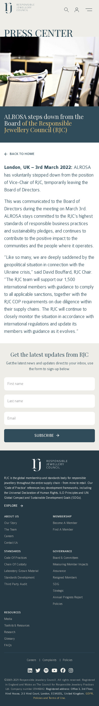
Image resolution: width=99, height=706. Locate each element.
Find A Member (63, 529)
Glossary (9, 638)
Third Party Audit (15, 584)
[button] (77, 9)
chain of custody (15, 564)
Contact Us (11, 543)
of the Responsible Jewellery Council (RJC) (38, 126)
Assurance (59, 571)
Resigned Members (65, 577)
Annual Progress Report (67, 597)
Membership (62, 516)
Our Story (10, 523)
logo (19, 9)
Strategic (58, 590)
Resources (12, 612)
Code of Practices (15, 558)
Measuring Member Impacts (70, 564)
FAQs (8, 645)
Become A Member (65, 523)
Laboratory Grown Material (21, 571)
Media (8, 619)
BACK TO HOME (22, 154)
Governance (62, 551)
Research (9, 632)
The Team (10, 529)
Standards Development (19, 577)
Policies (57, 604)
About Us (11, 516)
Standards (12, 551)
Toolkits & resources (16, 625)
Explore (11, 505)
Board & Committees (65, 558)
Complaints (49, 660)
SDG (56, 584)
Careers (8, 536)
